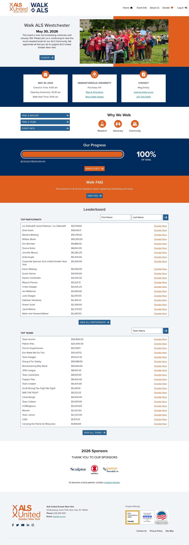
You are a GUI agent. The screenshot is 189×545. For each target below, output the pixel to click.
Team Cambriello (30, 374)
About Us (154, 7)
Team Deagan (29, 357)
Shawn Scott (28, 304)
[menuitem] (168, 8)
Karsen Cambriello (31, 277)
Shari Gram (28, 230)
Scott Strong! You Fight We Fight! (38, 388)
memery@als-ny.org (143, 92)
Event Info (142, 7)
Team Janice (28, 414)
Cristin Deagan (29, 286)
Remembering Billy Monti (34, 366)
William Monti (29, 239)
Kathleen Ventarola (31, 300)
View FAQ (93, 195)
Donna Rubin (28, 248)
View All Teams (93, 432)
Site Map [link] (170, 530)
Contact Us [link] (142, 530)
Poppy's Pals (28, 379)
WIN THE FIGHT (30, 392)
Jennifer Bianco (30, 252)
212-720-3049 (143, 97)
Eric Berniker (28, 243)
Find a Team (29, 122)
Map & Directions (94, 92)
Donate (166, 7)
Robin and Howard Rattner (35, 313)
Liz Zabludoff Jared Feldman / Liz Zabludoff (44, 225)
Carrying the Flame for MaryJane (38, 423)
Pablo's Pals (28, 343)
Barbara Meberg (30, 234)
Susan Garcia (28, 273)
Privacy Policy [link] (156, 530)
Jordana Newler (112, 482)
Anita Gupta (28, 257)
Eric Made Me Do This (33, 352)
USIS (24, 419)
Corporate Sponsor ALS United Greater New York (44, 263)
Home (126, 7)
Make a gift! (93, 168)
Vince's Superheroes (32, 348)
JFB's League (29, 370)
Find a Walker (30, 115)
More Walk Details (94, 97)
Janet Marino (28, 309)
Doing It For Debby (31, 361)
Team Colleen (29, 401)
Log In (180, 7)
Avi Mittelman (29, 291)
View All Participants (93, 322)
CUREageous (28, 406)
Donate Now (160, 225)
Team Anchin (28, 339)
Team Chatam (29, 383)
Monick (26, 410)
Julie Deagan (28, 295)
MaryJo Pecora (29, 282)
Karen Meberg (29, 269)
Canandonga (28, 397)
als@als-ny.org (59, 516)
